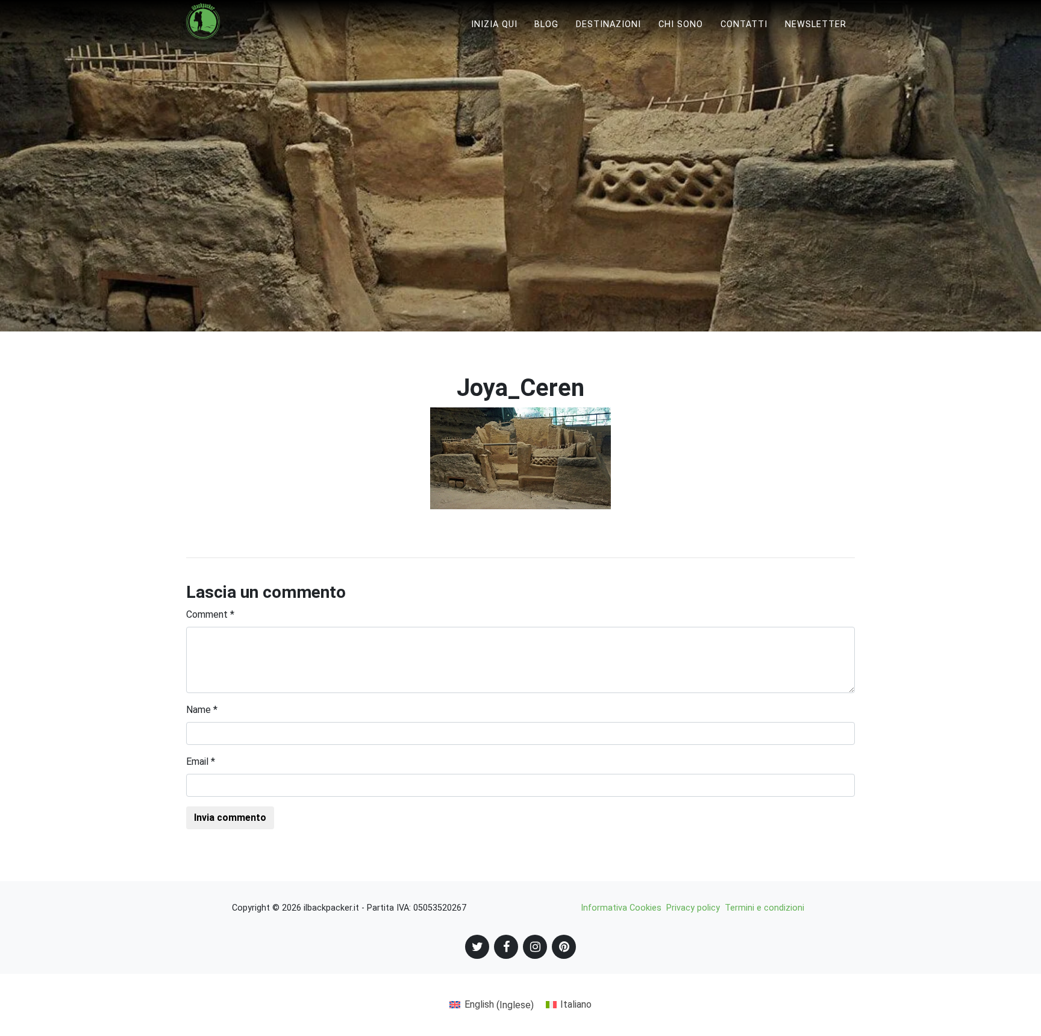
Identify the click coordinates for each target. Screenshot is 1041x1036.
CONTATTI (744, 24)
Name (201, 709)
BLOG (546, 24)
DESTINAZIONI (608, 24)
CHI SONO (680, 24)
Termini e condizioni (764, 908)
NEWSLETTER (815, 24)
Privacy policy (693, 908)
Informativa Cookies (621, 908)
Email (200, 761)
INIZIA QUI (494, 24)
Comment (210, 614)
